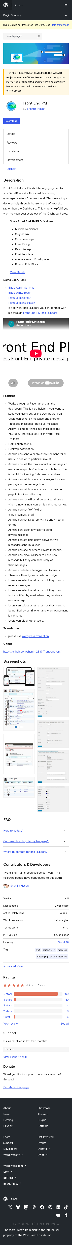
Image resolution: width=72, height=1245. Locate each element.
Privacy (8, 1126)
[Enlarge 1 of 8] (30, 671)
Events (42, 1143)
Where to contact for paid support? (25, 851)
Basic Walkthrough (19, 292)
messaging (42, 956)
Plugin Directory (12, 15)
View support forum (15, 1057)
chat (38, 950)
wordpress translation (35, 636)
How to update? (13, 830)
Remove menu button (21, 302)
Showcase (44, 1108)
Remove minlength (19, 297)
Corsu (14, 1199)
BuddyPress (12, 1183)
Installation (13, 151)
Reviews (12, 142)
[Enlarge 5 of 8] (64, 671)
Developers (10, 1148)
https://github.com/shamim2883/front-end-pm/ (32, 651)
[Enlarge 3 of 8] (30, 738)
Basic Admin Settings (21, 287)
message (62, 950)
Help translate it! (60, 24)
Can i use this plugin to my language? (26, 841)
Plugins (42, 1120)
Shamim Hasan (36, 108)
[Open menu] (66, 5)
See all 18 (63, 942)
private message (58, 956)
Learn (6, 1137)
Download (11, 120)
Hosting (8, 1120)
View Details (17, 272)
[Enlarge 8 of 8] (64, 790)
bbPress (10, 1177)
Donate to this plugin (16, 1087)
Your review (10, 1023)
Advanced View (13, 966)
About (7, 1108)
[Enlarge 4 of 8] (30, 781)
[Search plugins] (38, 36)
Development (15, 160)
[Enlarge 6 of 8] (64, 724)
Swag (43, 1154)
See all (65, 1023)
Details (11, 133)
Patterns (43, 1126)
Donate (44, 1148)
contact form (49, 950)
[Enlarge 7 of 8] (64, 755)
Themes (43, 1114)
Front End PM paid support (40, 312)
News (6, 1114)
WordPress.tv (13, 1154)
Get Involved (46, 1137)
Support (11, 168)
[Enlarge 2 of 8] (30, 693)
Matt (8, 1171)
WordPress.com (14, 1165)
